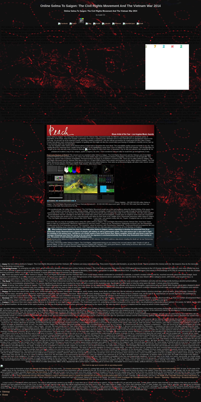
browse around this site (74, 368)
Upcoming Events (9, 268)
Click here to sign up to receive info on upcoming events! (102, 365)
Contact (5, 302)
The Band (6, 281)
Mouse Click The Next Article (36, 372)
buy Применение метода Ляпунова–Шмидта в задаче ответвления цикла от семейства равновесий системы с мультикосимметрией (68, 375)
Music (4, 285)
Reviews (5, 298)
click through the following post (40, 368)
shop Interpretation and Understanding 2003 (164, 368)
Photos (5, 292)
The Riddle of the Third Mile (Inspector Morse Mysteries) (177, 375)
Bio (3, 275)
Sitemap (6, 391)
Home (4, 264)
